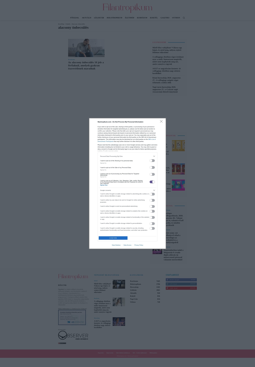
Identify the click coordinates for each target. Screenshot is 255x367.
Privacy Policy (138, 245)
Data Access (127, 245)
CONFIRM (113, 238)
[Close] (162, 122)
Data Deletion (116, 245)
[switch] (152, 160)
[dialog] (127, 183)
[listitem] (127, 156)
